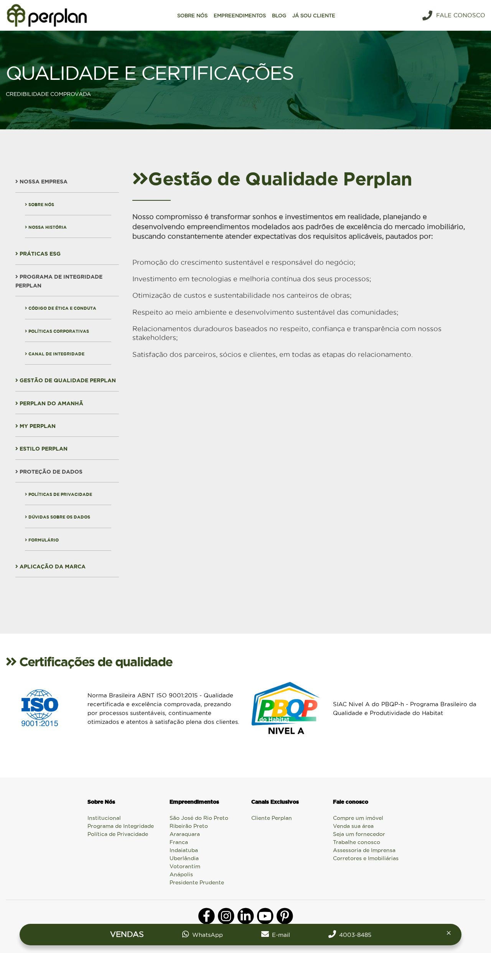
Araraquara (185, 834)
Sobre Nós (40, 204)
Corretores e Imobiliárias (366, 858)
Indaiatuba (184, 850)
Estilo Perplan (43, 449)
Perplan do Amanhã (50, 403)
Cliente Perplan (271, 818)
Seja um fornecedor (359, 834)
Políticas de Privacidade (59, 494)
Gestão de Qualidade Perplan (67, 380)
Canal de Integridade (55, 354)
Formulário (43, 540)
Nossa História (47, 227)
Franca (179, 842)
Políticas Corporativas (58, 331)
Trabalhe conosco (356, 842)
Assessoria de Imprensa (364, 850)
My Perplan (37, 426)
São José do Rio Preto (199, 818)
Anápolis (181, 874)
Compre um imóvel (358, 818)
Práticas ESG (39, 254)
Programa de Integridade (120, 826)
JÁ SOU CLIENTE (313, 15)
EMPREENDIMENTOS (240, 15)
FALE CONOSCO (460, 15)
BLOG (279, 15)
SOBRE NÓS (192, 15)
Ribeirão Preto (189, 826)
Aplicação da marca (52, 566)
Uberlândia (184, 858)
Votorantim (185, 866)
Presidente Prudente (197, 882)
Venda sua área (353, 826)
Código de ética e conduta (61, 308)
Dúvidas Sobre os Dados (58, 517)
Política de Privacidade (117, 834)
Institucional (104, 818)
